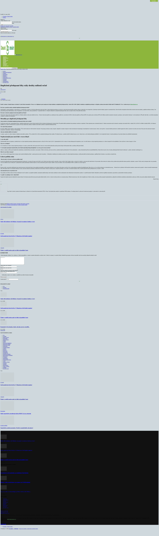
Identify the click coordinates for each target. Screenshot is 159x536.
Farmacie (5, 79)
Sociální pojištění (6, 347)
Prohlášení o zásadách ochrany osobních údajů (9, 26)
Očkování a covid (6, 345)
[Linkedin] (29, 95)
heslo (13, 23)
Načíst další (2, 330)
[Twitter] (16, 95)
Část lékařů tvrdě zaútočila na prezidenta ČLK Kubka (14, 472)
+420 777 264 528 (4, 511)
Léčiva (4, 69)
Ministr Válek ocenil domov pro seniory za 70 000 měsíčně (15, 482)
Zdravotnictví (5, 57)
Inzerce (4, 17)
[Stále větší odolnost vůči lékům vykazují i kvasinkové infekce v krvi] (7, 218)
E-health (2, 233)
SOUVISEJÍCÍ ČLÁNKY (6, 207)
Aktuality (5, 56)
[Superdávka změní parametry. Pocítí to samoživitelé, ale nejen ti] (7, 424)
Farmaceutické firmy (7, 78)
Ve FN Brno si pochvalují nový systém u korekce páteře (16, 204)
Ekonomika (5, 74)
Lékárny (4, 73)
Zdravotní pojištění (6, 344)
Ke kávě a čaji (6, 82)
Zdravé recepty (6, 337)
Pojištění (4, 61)
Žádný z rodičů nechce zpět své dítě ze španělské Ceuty (14, 250)
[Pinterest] (21, 95)
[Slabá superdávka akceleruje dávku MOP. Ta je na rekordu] (7, 410)
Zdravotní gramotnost (7, 72)
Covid (4, 360)
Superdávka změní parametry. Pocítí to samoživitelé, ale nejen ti (16, 428)
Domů (1, 69)
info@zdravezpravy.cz (4, 513)
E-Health (5, 64)
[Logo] (7, 54)
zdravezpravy (3, 89)
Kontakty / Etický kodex (8, 16)
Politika (4, 59)
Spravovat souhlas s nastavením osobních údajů (28, 528)
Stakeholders (5, 358)
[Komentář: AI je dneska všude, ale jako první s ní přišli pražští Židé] (3, 324)
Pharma (4, 62)
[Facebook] (12, 95)
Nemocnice (5, 346)
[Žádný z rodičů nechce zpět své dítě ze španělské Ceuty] (7, 246)
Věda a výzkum (6, 366)
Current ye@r (3, 279)
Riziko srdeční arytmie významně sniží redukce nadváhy (18, 203)
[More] (34, 95)
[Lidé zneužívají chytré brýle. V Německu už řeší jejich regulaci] (7, 232)
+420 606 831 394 (4, 512)
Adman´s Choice (6, 362)
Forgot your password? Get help (6, 25)
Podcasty (5, 75)
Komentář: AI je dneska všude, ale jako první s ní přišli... (15, 327)
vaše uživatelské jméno (16, 21)
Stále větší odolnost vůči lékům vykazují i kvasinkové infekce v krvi (17, 221)
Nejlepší (4, 287)
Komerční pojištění (6, 354)
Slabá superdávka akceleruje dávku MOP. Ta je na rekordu (15, 413)
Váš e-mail (14, 30)
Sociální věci (5, 60)
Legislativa (5, 357)
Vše (4, 286)
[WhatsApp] (25, 95)
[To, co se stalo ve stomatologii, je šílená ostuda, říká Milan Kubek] (3, 489)
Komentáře (5, 338)
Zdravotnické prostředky (8, 355)
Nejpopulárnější (6, 288)
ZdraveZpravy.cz (134, 104)
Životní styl (5, 356)
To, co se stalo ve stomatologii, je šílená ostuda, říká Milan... (15, 491)
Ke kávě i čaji (5, 65)
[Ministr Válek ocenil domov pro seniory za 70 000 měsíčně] (3, 479)
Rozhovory (5, 63)
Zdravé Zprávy (6, 339)
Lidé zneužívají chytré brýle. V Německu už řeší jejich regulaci (16, 236)
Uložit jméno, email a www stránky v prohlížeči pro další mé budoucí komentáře (17, 274)
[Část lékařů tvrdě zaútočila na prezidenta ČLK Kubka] (3, 470)
